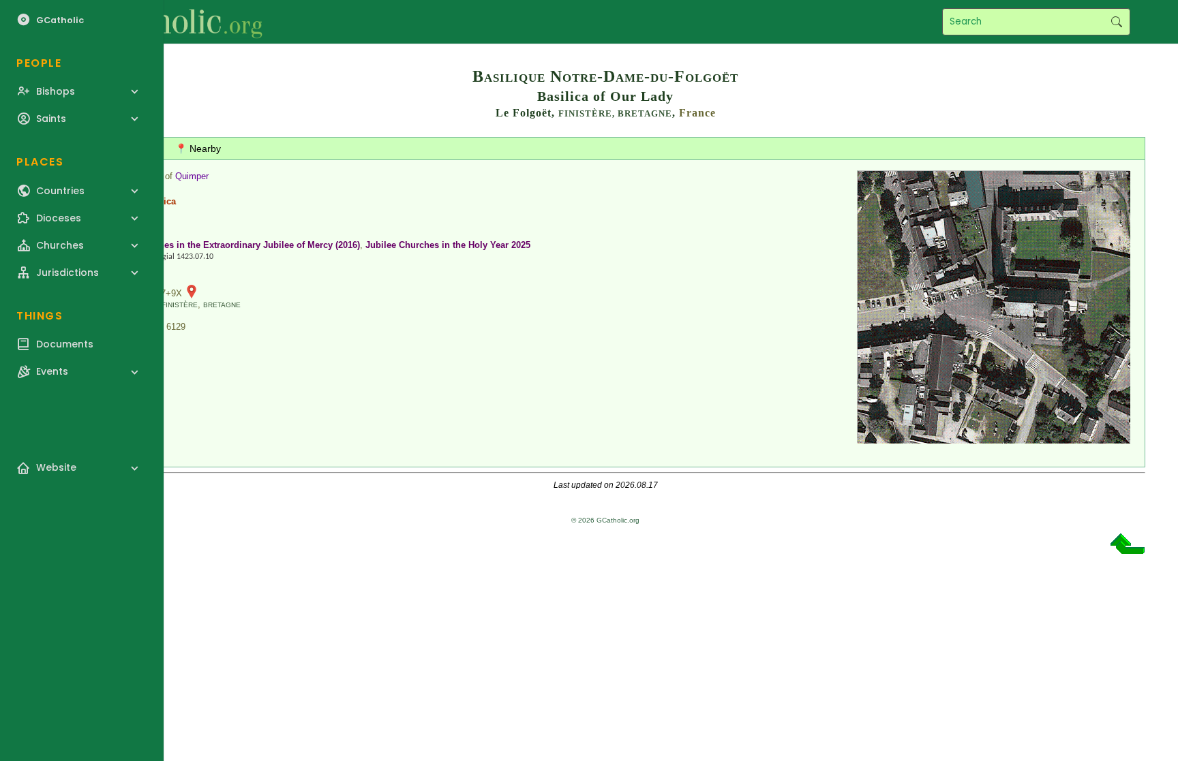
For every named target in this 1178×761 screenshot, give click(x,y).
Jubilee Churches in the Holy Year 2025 (447, 245)
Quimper (192, 176)
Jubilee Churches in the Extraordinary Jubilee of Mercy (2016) (230, 245)
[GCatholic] (168, 22)
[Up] (1128, 549)
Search (1116, 21)
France (697, 113)
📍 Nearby (198, 148)
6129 (175, 327)
